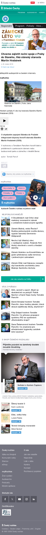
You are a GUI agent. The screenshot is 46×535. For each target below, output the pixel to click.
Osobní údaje (15, 529)
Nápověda (28, 458)
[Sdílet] (6, 129)
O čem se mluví (7, 67)
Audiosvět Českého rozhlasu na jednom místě (18, 208)
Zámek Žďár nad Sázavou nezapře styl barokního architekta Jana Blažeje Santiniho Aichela (27, 265)
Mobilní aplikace (8, 486)
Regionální (6, 26)
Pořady (30, 26)
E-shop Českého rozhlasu (15, 340)
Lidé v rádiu (28, 461)
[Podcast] (2, 129)
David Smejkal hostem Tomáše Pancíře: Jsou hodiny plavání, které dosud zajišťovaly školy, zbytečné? (27, 304)
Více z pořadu (9, 287)
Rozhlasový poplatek (32, 471)
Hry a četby (7, 188)
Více (39, 26)
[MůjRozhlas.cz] (4, 78)
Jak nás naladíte (30, 454)
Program (21, 12)
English (38, 529)
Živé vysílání (8, 198)
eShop (4, 465)
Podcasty (6, 483)
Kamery (42, 12)
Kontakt (27, 468)
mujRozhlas (6, 182)
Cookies (5, 529)
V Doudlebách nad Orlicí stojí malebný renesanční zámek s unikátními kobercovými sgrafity (27, 220)
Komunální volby (9, 458)
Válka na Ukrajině (9, 454)
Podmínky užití (27, 529)
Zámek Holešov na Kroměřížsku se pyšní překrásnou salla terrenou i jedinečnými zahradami (27, 254)
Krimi (21, 188)
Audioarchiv (32, 12)
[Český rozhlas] (8, 2)
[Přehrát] (4, 121)
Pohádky (6, 193)
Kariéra (27, 465)
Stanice (5, 461)
